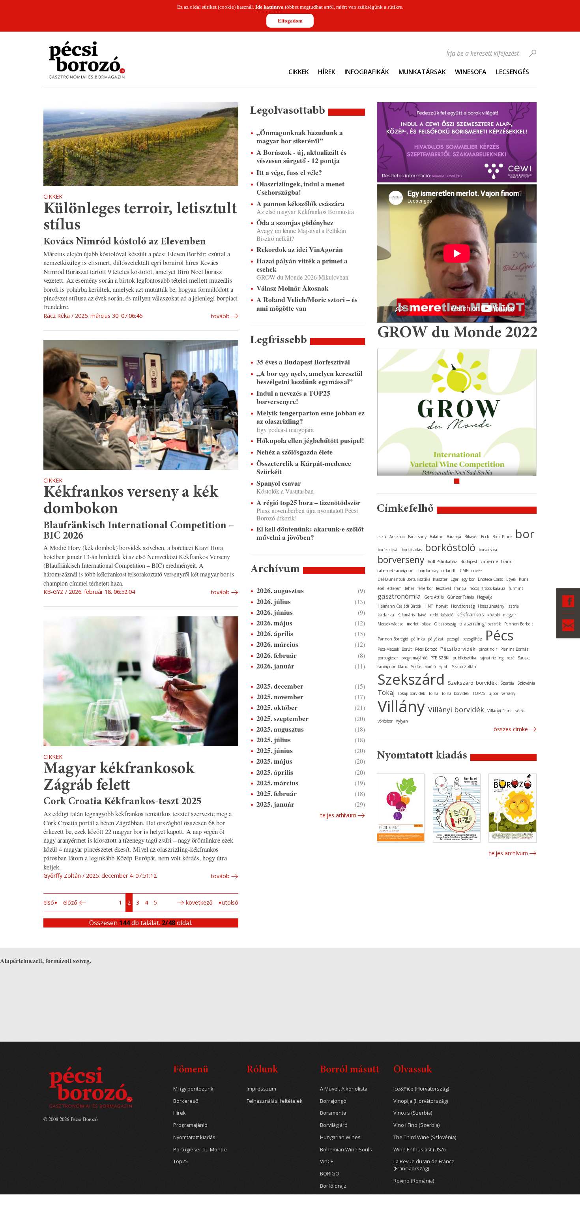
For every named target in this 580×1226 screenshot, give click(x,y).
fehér (409, 588)
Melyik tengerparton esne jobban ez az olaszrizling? (310, 417)
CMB (464, 570)
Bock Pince (502, 536)
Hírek (326, 72)
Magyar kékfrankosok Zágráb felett (119, 777)
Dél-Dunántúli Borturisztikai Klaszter (412, 579)
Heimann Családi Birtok (399, 606)
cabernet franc (496, 561)
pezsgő (453, 639)
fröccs (474, 588)
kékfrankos (470, 614)
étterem (394, 588)
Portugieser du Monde (200, 1149)
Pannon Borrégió (393, 639)
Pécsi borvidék (457, 648)
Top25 (180, 1161)
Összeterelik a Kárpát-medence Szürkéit (303, 467)
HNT (429, 606)
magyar (509, 615)
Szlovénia (526, 683)
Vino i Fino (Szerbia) (416, 1125)
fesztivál (443, 588)
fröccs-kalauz (493, 588)
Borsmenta (333, 1113)
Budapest (468, 561)
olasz (426, 624)
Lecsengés (512, 72)
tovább (220, 316)
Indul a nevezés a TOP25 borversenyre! (293, 397)
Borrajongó (333, 1101)
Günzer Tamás (460, 597)
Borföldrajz (333, 1186)
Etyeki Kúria (517, 579)
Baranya (454, 536)
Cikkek (298, 72)
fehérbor (425, 588)
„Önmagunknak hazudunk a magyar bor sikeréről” (299, 136)
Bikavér (471, 536)
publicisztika (464, 658)
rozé (511, 658)
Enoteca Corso (490, 579)
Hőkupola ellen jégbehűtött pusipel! (310, 440)
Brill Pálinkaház (442, 561)
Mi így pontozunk (193, 1088)
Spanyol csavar (278, 483)
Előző (70, 902)
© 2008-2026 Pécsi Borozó (70, 1119)
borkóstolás (412, 549)
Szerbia (507, 683)
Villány (401, 706)
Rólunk (262, 1070)
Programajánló (190, 1125)
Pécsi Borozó (426, 649)
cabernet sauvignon (395, 570)
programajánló (414, 658)
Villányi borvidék (456, 709)
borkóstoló (450, 547)
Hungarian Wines (340, 1137)
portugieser (388, 658)
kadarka (386, 615)
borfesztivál (388, 549)
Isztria (513, 606)
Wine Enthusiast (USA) (419, 1149)
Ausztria (397, 536)
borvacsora (488, 549)
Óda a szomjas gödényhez (294, 222)
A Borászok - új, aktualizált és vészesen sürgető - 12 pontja (301, 156)
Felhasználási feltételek (275, 1101)
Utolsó (230, 902)
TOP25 (479, 693)
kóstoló (493, 615)
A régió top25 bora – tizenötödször (308, 502)
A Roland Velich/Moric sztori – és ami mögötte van (306, 303)
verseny (508, 693)
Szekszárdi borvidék (472, 682)
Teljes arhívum (338, 815)
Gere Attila (434, 597)
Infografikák (366, 72)
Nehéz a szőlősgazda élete (294, 452)
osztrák (494, 624)
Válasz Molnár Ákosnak (292, 288)
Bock (485, 536)
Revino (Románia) (413, 1180)
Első (48, 902)
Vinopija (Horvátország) (420, 1101)
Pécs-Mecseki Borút (395, 649)
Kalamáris (406, 615)
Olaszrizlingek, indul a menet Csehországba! (300, 188)
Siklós (416, 666)
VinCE (326, 1161)
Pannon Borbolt (518, 624)
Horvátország (463, 606)
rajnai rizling (491, 658)
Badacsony (417, 536)
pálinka (418, 639)
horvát (442, 606)
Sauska (524, 658)
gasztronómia (399, 596)
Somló (430, 666)
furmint (516, 588)
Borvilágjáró (334, 1125)
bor (525, 534)
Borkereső (185, 1101)
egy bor (468, 579)
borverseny (401, 559)
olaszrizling (472, 623)
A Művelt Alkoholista (343, 1088)
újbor (493, 693)
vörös (519, 710)
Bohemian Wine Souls (346, 1149)
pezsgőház (472, 639)
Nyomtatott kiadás (194, 1137)
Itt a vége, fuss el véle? (289, 172)
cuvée (476, 570)
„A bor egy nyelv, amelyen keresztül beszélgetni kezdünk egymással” (309, 377)
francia (460, 588)
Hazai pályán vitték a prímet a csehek (302, 265)
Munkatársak (422, 72)
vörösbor (385, 721)
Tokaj (386, 692)
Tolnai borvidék (456, 693)
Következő (199, 902)
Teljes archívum (508, 853)
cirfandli (449, 570)
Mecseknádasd (391, 624)
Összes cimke (511, 729)
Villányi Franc (499, 710)
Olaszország (445, 624)
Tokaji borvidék (411, 693)
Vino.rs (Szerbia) (412, 1113)
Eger (454, 579)
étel (381, 588)
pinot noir (488, 649)
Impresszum (261, 1088)
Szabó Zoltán (464, 666)
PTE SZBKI (439, 658)
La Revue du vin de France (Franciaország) (424, 1165)
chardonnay (427, 570)
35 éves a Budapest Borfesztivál (303, 362)
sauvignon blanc (393, 666)
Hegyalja (484, 597)
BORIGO (329, 1173)
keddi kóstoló (441, 615)
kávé (422, 615)
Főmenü (190, 1070)
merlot (413, 624)
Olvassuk (412, 1070)
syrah (444, 666)
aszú (382, 536)
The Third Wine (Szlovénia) (424, 1137)
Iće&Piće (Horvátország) (421, 1088)
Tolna (433, 693)
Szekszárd (411, 679)
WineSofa (470, 72)
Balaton (436, 536)
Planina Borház (514, 649)
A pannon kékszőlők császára (300, 203)
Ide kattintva (269, 7)
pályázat (435, 639)
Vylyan (402, 721)
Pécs (499, 635)
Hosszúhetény (491, 606)
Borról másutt (350, 1070)
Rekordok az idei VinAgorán (299, 249)
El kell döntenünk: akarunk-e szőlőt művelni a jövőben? (310, 533)
